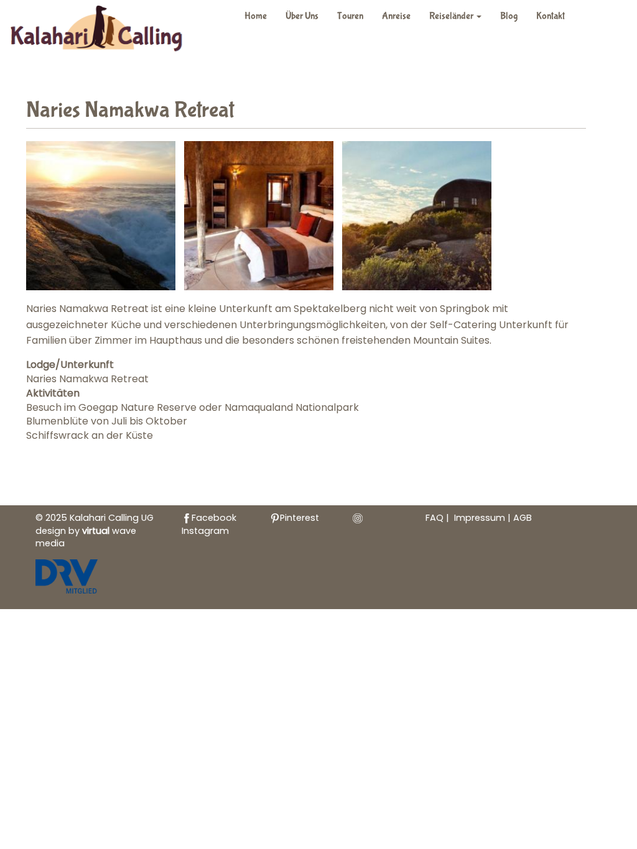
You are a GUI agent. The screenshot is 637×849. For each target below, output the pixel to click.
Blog (509, 16)
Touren (350, 16)
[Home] (103, 31)
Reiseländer (452, 16)
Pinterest (299, 518)
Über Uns (302, 16)
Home (255, 16)
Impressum (481, 518)
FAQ (434, 518)
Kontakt (550, 16)
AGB (522, 518)
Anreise (396, 16)
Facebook (214, 518)
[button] (100, 215)
